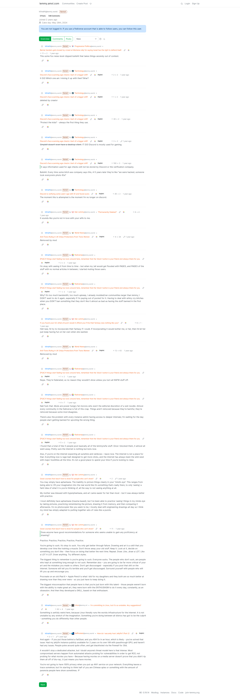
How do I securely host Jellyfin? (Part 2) (113, 633)
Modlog (154, 692)
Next (43, 684)
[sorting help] (100, 39)
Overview (45, 39)
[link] (129, 50)
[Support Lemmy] (90, 3)
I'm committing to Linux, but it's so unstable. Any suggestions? (115, 605)
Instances (164, 692)
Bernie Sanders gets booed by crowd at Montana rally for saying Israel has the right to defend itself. (81, 50)
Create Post (82, 3)
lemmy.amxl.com (49, 3)
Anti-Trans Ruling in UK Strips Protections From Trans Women (65, 237)
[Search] (182, 3)
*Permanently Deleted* (107, 212)
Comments (58, 39)
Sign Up (196, 3)
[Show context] (125, 50)
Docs (173, 692)
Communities (68, 3)
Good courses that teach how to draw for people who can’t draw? (67, 479)
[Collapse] (42, 46)
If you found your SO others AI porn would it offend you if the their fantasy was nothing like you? (79, 323)
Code (180, 692)
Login (187, 3)
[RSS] (104, 39)
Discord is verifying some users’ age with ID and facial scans (64, 194)
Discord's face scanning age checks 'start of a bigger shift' (64, 75)
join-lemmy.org (192, 692)
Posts (68, 39)
